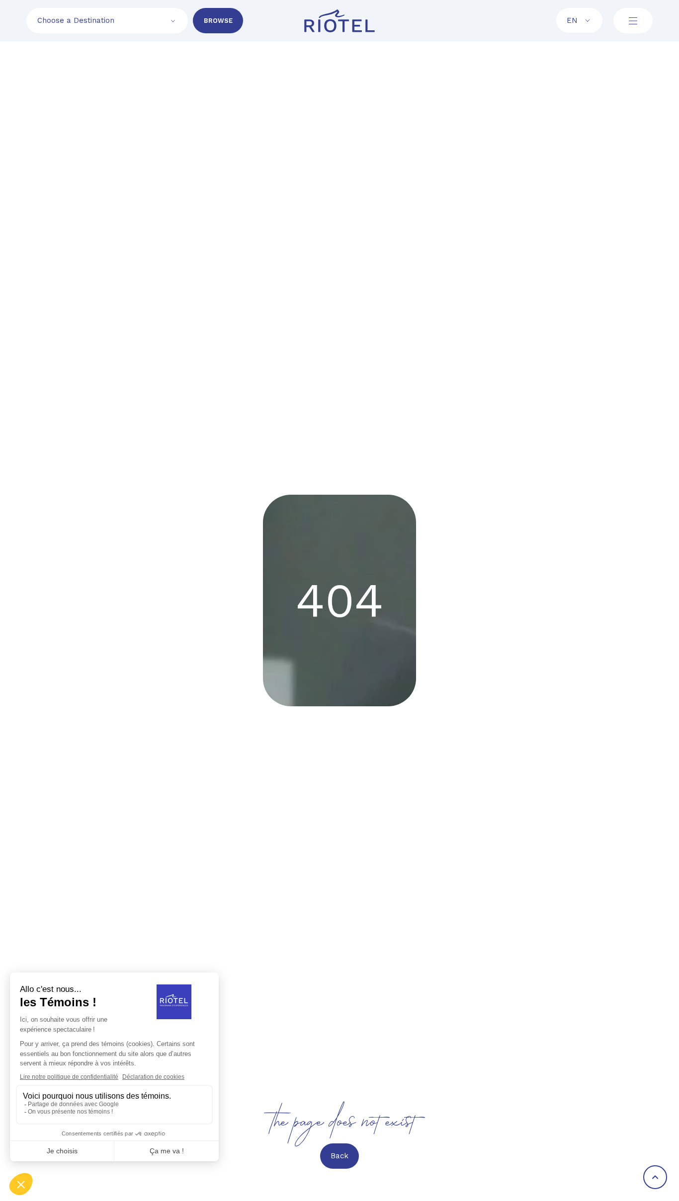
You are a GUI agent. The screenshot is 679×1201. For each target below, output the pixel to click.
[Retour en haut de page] (655, 1177)
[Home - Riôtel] (339, 20)
